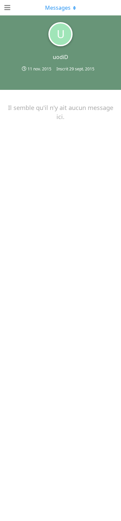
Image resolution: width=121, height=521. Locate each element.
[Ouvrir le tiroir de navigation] (6, 7)
